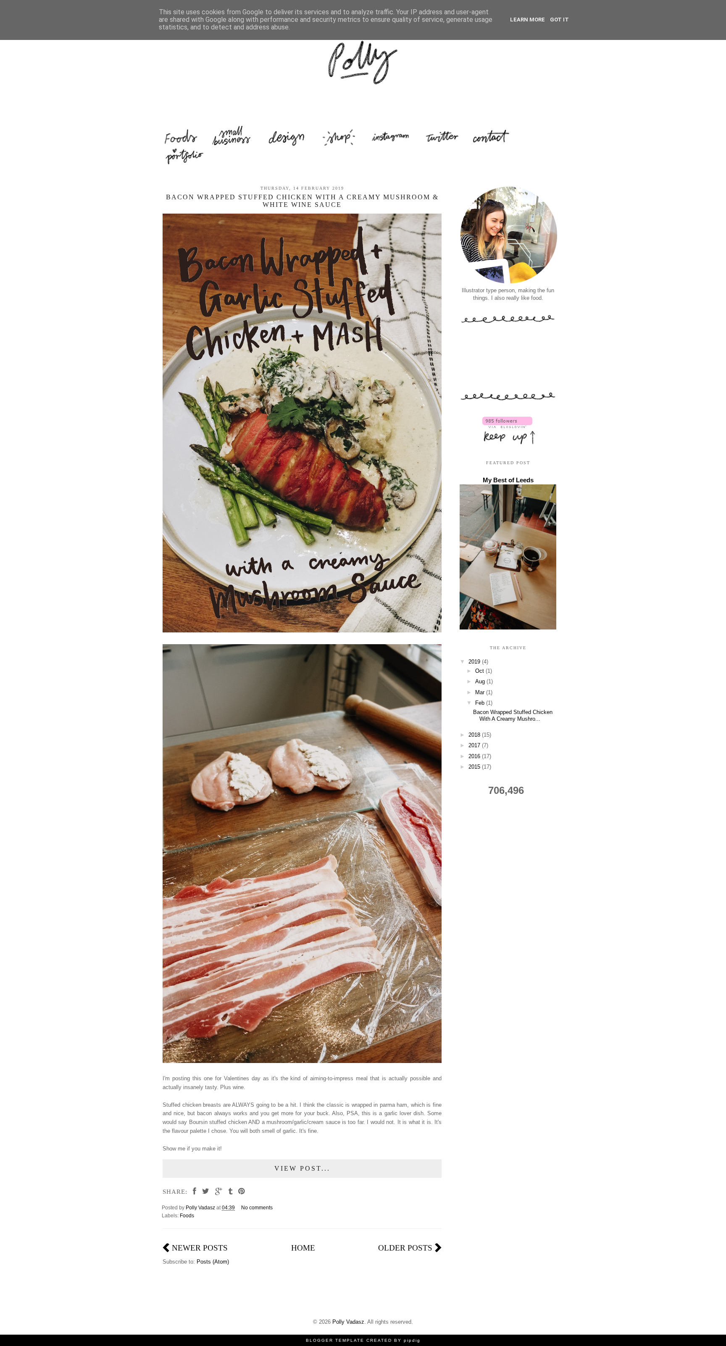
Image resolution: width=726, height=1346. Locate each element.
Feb (480, 703)
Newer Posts (200, 1247)
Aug (481, 681)
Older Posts (405, 1247)
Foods (187, 1215)
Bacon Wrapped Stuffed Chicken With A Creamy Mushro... (512, 715)
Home (303, 1247)
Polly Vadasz (348, 1322)
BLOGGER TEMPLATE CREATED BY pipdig (363, 1340)
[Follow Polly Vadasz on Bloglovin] (507, 426)
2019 (475, 661)
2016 (475, 756)
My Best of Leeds (508, 480)
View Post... (302, 1168)
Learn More (527, 19)
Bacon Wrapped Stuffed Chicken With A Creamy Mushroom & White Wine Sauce (302, 200)
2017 (475, 745)
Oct (480, 671)
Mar (480, 692)
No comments (257, 1207)
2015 (475, 767)
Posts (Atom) (213, 1262)
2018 (475, 735)
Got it (559, 19)
